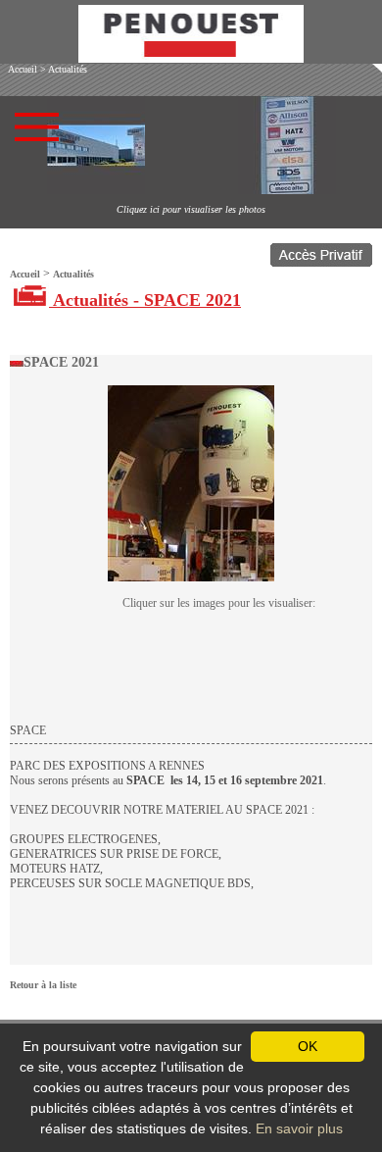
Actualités (67, 69)
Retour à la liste (43, 984)
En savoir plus (299, 1128)
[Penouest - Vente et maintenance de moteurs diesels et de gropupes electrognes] (191, 57)
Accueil (22, 69)
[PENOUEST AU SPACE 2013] (191, 578)
